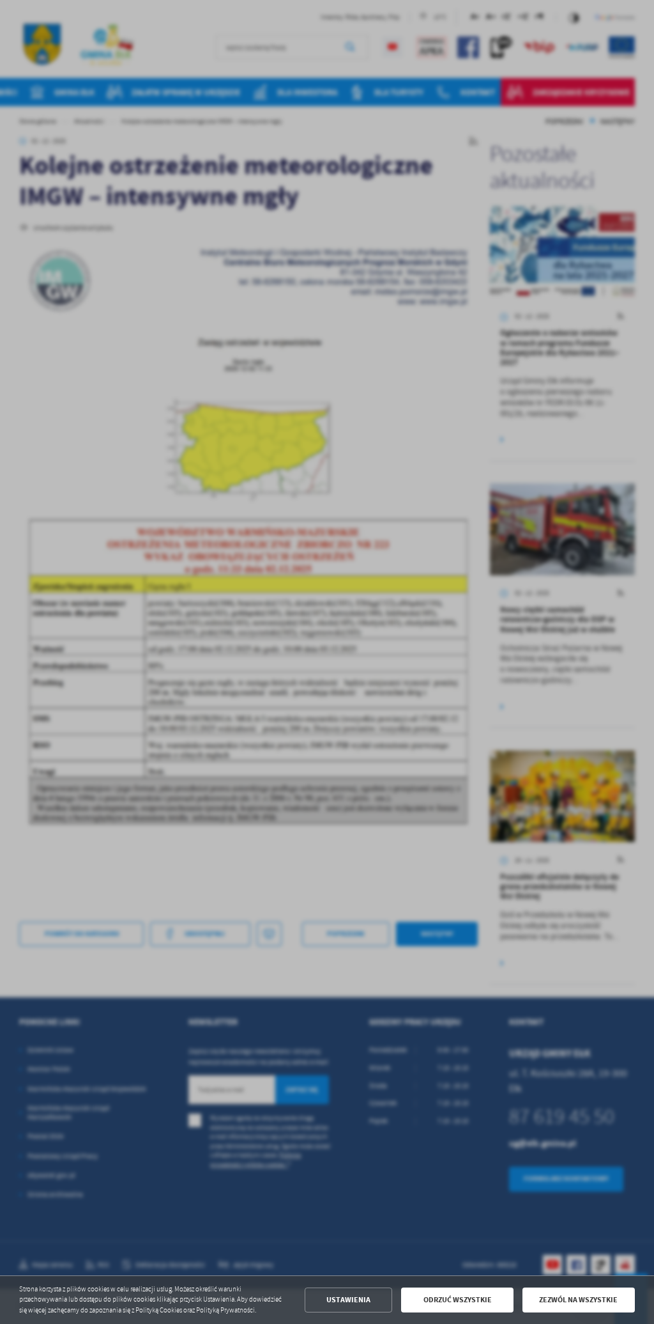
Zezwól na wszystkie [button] (578, 1300)
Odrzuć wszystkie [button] (457, 1300)
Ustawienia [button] (348, 1300)
